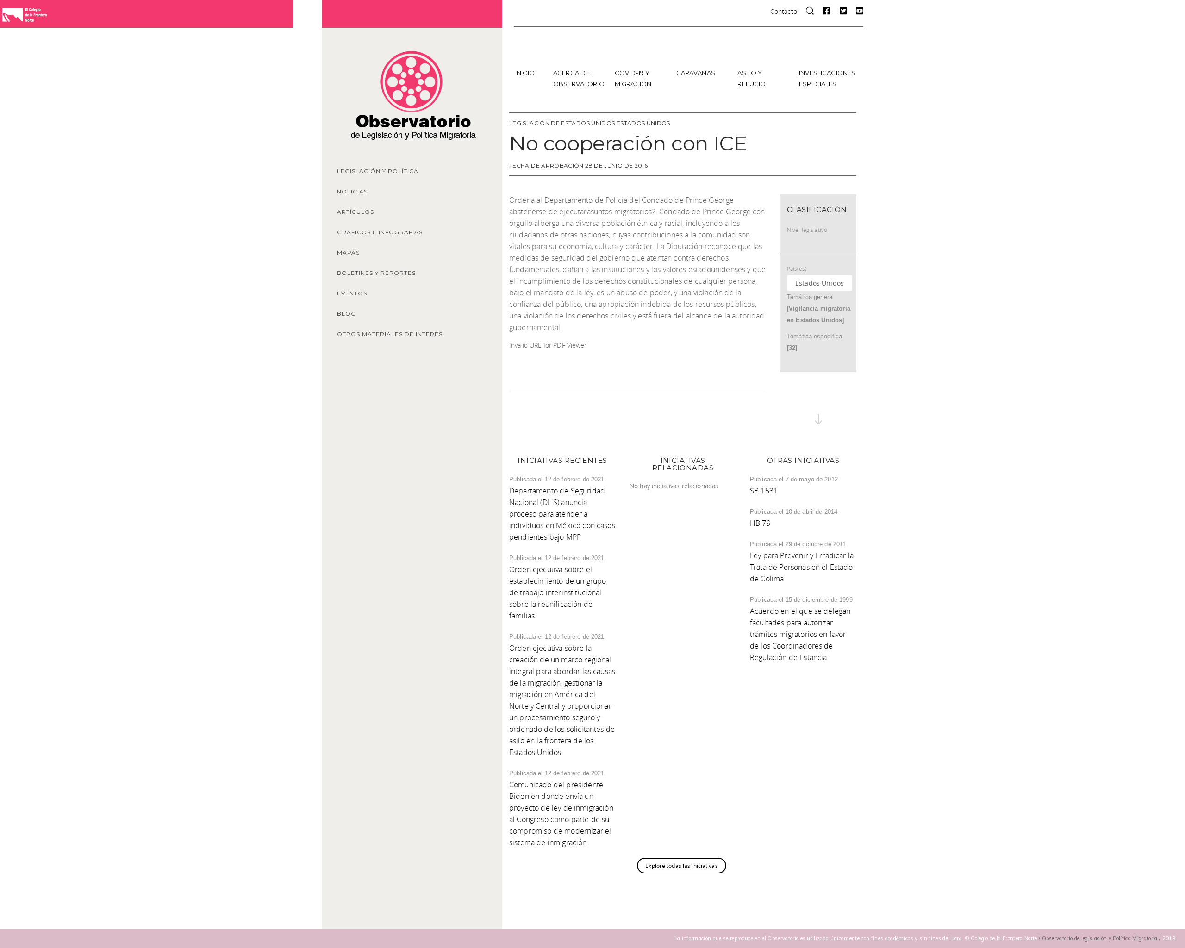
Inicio (525, 72)
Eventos (352, 293)
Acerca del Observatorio (579, 78)
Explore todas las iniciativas (681, 865)
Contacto (783, 11)
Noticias (352, 191)
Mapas (348, 252)
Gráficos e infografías (380, 232)
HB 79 (760, 523)
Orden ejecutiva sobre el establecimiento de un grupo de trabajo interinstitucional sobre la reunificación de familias (557, 592)
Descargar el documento (629, 345)
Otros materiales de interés (390, 334)
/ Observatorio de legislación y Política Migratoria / (1100, 938)
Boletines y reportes (376, 272)
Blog (346, 313)
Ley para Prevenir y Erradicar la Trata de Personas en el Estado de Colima (802, 567)
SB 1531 (764, 491)
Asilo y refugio (751, 78)
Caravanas (695, 72)
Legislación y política (377, 171)
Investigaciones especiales (826, 78)
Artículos (355, 211)
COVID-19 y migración (633, 78)
